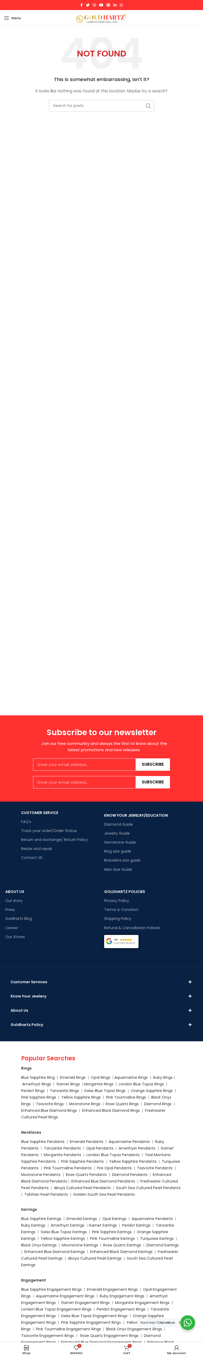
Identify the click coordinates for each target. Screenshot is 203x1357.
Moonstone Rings (84, 1104)
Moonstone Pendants (41, 1174)
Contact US (31, 857)
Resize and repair (36, 848)
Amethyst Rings (36, 1084)
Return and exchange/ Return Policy (54, 839)
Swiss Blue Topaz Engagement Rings (94, 1315)
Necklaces (31, 1132)
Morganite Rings (98, 1084)
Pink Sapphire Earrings (112, 1232)
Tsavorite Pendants (155, 1168)
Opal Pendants (99, 1148)
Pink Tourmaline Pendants (68, 1168)
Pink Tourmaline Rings (126, 1097)
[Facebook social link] (81, 5)
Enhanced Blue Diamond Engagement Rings (101, 1342)
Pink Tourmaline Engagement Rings (68, 1329)
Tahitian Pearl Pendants (46, 1194)
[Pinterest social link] (108, 5)
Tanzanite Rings (65, 1090)
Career (11, 927)
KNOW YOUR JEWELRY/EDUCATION (136, 815)
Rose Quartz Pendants (86, 1174)
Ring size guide (117, 851)
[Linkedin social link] (115, 5)
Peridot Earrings (136, 1225)
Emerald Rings (73, 1077)
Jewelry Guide (117, 833)
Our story (13, 900)
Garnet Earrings (103, 1225)
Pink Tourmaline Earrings (112, 1238)
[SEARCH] (148, 106)
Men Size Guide (118, 869)
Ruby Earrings (33, 1225)
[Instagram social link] (94, 5)
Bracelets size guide (122, 860)
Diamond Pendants (129, 1174)
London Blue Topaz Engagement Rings (56, 1309)
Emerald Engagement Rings (112, 1289)
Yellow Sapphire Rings (81, 1097)
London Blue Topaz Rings (141, 1084)
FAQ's (26, 821)
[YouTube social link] (101, 5)
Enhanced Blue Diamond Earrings (54, 1251)
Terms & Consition (121, 909)
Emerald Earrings (82, 1218)
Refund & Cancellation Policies (132, 927)
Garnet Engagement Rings (85, 1302)
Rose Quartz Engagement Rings (109, 1335)
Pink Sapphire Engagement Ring (90, 1322)
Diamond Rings (158, 1104)
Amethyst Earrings (67, 1225)
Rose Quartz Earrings (122, 1245)
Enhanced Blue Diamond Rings (49, 1110)
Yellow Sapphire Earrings (63, 1238)
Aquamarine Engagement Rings (65, 1296)
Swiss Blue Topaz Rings (105, 1090)
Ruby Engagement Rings (122, 1296)
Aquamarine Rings (131, 1077)
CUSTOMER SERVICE (39, 812)
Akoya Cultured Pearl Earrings (95, 1258)
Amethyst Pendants (137, 1148)
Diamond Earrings (162, 1245)
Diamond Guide (118, 824)
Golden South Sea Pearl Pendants (104, 1194)
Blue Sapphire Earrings (41, 1218)
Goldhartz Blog (18, 918)
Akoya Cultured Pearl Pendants (82, 1187)
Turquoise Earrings (157, 1238)
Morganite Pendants (62, 1154)
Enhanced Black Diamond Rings (111, 1110)
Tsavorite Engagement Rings (47, 1335)
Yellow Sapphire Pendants (132, 1161)
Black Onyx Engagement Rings (134, 1329)
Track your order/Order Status (49, 830)
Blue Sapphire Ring (38, 1077)
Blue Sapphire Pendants (42, 1141)
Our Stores (15, 936)
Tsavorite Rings (50, 1104)
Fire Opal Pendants (115, 1168)
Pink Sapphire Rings (38, 1097)
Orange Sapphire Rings (152, 1090)
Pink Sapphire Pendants (82, 1161)
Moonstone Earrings (80, 1245)
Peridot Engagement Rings (121, 1309)
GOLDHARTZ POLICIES (124, 891)
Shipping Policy (117, 918)
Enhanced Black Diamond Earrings (121, 1251)
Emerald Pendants (86, 1141)
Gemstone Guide (120, 842)
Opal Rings (100, 1077)
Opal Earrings (114, 1218)
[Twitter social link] (87, 5)
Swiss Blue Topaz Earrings (64, 1232)
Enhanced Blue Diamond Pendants (103, 1181)
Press (10, 909)
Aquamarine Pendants (129, 1141)
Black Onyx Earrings (39, 1245)
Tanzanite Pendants (62, 1148)
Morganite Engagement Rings (142, 1302)
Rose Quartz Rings (122, 1104)
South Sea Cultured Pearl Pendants (148, 1187)
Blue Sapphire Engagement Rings (51, 1289)
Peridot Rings (33, 1090)
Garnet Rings (68, 1084)
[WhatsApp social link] (121, 5)
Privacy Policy (116, 900)
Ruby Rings (163, 1077)
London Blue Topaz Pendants (113, 1154)
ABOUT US (14, 891)
